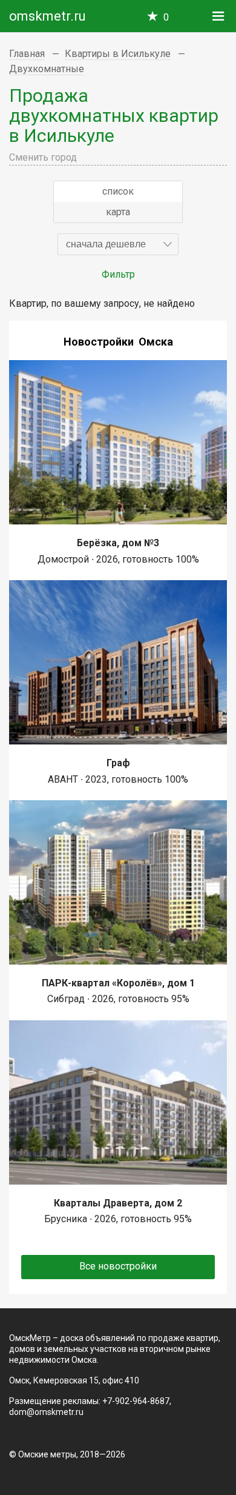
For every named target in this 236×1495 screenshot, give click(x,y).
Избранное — (166, 17)
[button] (118, 244)
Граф (118, 763)
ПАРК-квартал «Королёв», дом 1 (118, 983)
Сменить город (43, 157)
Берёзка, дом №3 (118, 543)
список (118, 191)
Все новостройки (118, 1266)
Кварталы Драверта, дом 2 (118, 1203)
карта (118, 212)
